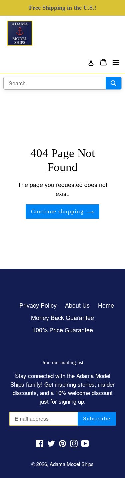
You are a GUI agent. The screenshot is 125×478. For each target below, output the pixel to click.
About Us (77, 305)
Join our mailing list (62, 362)
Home (106, 305)
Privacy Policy (38, 305)
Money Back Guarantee (62, 317)
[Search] (113, 83)
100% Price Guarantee (62, 329)
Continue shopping (57, 211)
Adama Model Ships (72, 463)
